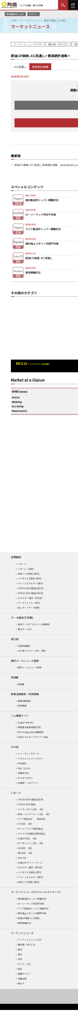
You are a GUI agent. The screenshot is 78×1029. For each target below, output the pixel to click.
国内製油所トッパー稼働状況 (32, 898)
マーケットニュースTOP (28, 44)
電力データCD (25, 629)
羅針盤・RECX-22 (26, 944)
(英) (41, 809)
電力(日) (22, 852)
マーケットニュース (30, 20)
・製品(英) (40, 818)
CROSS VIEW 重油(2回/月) (30, 593)
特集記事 (22, 978)
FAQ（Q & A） (25, 768)
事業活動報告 (24, 700)
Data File (22, 857)
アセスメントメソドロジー (31, 758)
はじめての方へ (25, 777)
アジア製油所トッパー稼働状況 (33, 908)
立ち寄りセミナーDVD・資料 (32, 650)
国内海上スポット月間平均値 (32, 913)
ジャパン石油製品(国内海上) (31, 833)
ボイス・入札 (24, 963)
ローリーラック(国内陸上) (30, 828)
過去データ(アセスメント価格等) (34, 624)
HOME (14, 20)
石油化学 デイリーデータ (30, 862)
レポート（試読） (26, 568)
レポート (22, 563)
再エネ (21, 983)
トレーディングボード (28, 753)
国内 (20, 949)
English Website (25, 722)
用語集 (21, 684)
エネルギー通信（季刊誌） (31, 597)
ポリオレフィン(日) (27, 843)
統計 (20, 968)
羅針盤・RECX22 (58, 44)
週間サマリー (24, 973)
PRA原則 (22, 763)
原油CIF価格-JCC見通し (29, 918)
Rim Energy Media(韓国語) (31, 732)
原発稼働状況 (24, 922)
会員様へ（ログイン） (29, 782)
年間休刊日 (23, 772)
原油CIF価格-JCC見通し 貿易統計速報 (36, 165)
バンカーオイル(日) (27, 809)
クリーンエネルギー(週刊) (30, 583)
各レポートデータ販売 (29, 607)
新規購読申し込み (15, 14)
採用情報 (22, 705)
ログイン (33, 14)
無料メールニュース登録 (30, 667)
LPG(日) (22, 823)
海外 (20, 954)
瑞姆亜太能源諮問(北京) (29, 727)
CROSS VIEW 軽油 (26, 804)
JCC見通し (20, 67)
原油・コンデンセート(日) (30, 814)
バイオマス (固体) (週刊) (29, 578)
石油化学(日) (24, 838)
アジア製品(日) (25, 818)
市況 (20, 959)
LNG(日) (22, 847)
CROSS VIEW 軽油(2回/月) (30, 588)
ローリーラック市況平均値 (31, 903)
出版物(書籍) (24, 645)
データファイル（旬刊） (30, 602)
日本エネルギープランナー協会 (33, 736)
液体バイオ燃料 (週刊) (28, 573)
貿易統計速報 (40, 67)
